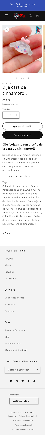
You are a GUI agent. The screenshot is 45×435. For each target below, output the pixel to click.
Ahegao (8, 265)
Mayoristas (10, 304)
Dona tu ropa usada (14, 297)
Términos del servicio (24, 425)
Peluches (9, 271)
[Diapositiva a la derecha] (28, 78)
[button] (6, 15)
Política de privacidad (28, 416)
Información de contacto (24, 429)
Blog (7, 336)
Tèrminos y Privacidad (16, 350)
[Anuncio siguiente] (40, 5)
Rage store (22, 412)
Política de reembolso (24, 420)
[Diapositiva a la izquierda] (16, 78)
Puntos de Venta (13, 343)
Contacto (9, 310)
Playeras (9, 258)
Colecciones (11, 278)
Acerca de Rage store (15, 330)
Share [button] (8, 233)
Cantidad (6, 109)
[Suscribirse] (36, 369)
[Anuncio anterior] (5, 5)
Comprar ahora (22, 135)
